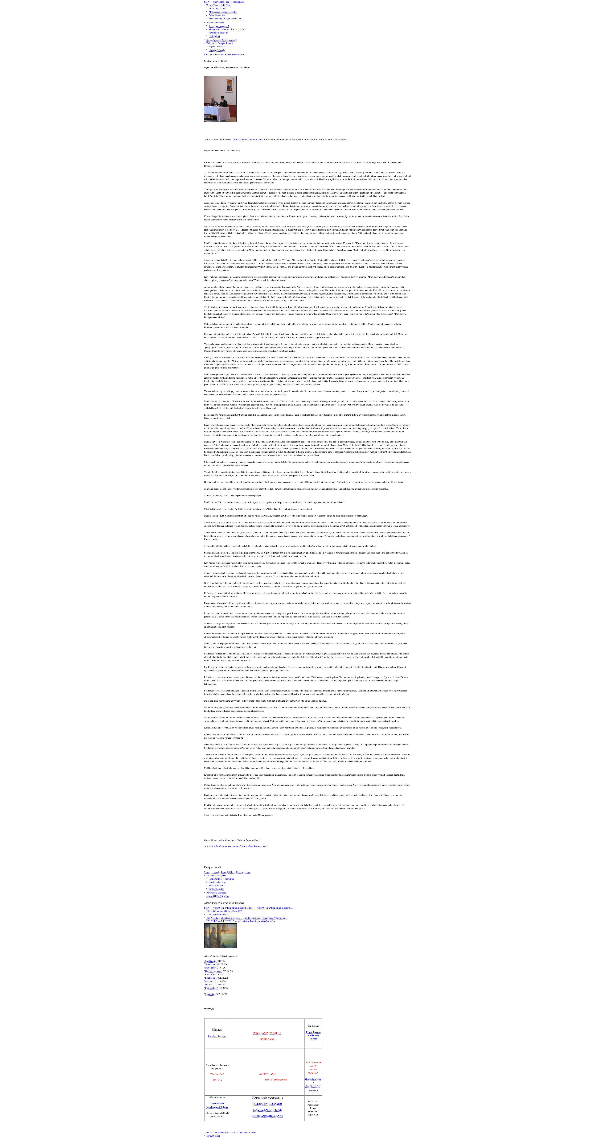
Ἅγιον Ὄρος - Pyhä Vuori (218, 5)
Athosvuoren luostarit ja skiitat (223, 11)
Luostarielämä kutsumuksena (247, 139)
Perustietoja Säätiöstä (218, 32)
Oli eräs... (209, 984)
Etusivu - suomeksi (215, 22)
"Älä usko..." (210, 981)
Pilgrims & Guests (217, 46)
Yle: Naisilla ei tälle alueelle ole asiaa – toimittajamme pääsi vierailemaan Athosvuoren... (246, 917)
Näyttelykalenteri (216, 888)
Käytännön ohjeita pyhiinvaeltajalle (225, 18)
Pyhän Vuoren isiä (217, 15)
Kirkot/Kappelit (216, 885)
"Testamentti (210, 964)
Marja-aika (210, 967)
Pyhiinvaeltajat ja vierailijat (221, 878)
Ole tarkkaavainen (213, 970)
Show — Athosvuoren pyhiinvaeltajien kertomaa (226, 907)
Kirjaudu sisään (213, 1135)
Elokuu (208, 974)
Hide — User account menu (243, 1132)
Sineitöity (209, 993)
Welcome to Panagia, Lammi (219, 43)
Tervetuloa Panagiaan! (219, 25)
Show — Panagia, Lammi (216, 871)
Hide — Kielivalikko (234, 1)
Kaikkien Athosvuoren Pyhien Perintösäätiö (224, 54)
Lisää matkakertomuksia (217, 914)
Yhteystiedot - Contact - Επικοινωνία (226, 29)
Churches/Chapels (217, 49)
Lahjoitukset (214, 35)
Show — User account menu (217, 1132)
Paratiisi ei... (211, 977)
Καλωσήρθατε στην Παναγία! (221, 39)
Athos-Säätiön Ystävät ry (217, 896)
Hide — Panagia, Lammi (239, 871)
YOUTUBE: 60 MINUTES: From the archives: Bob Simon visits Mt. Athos (240, 921)
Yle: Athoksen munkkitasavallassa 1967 (224, 911)
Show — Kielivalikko (214, 1)
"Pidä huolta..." (211, 987)
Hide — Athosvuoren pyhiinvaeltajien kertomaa (270, 907)
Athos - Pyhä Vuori (217, 8)
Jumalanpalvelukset (217, 882)
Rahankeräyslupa (313, 1082)
